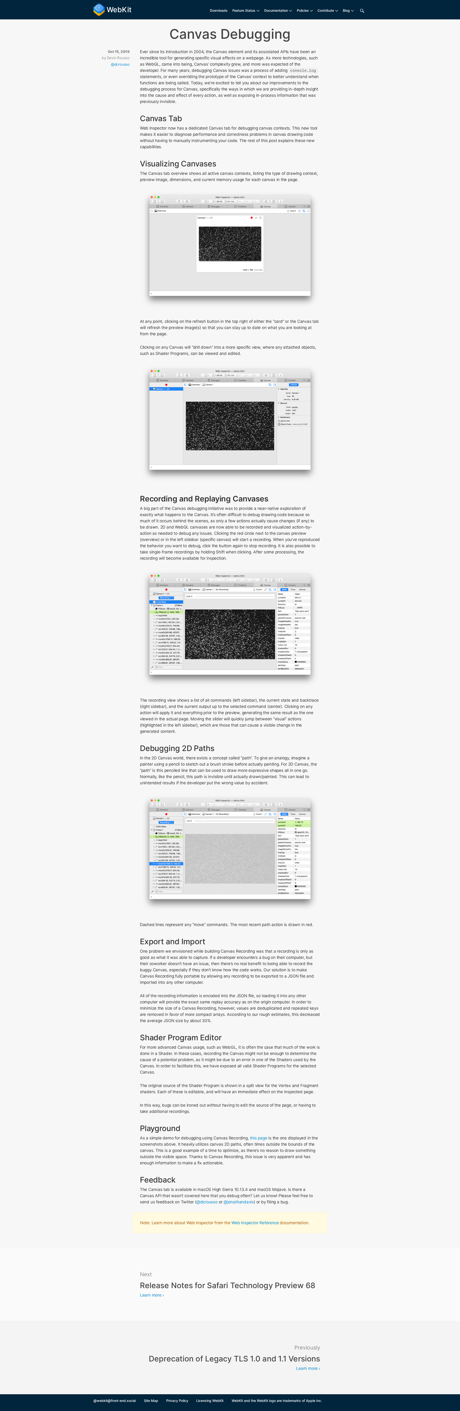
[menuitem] (245, 10)
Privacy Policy (177, 1401)
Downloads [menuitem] (219, 10)
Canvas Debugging (230, 34)
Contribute (325, 10)
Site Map (151, 1401)
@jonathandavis (239, 1202)
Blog (346, 10)
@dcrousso (120, 64)
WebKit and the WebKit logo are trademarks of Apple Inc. (277, 1401)
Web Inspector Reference (255, 1222)
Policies (303, 10)
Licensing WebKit (210, 1401)
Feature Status (243, 10)
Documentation (276, 10)
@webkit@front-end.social (114, 1401)
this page (258, 1138)
